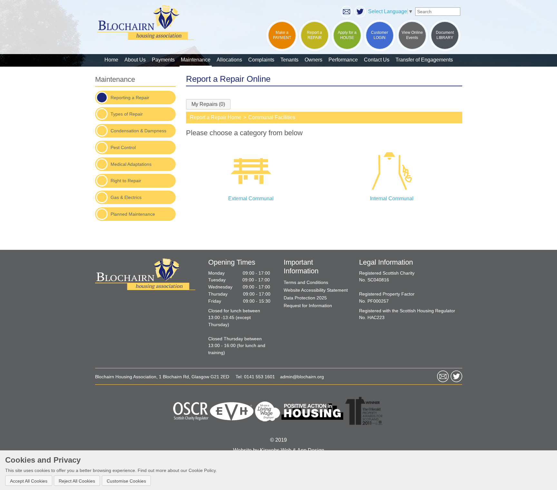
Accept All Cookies (28, 480)
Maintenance (115, 79)
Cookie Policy (202, 470)
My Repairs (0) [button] (208, 104)
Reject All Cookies (77, 480)
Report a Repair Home (215, 117)
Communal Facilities (271, 117)
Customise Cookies (126, 480)
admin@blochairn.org (302, 376)
